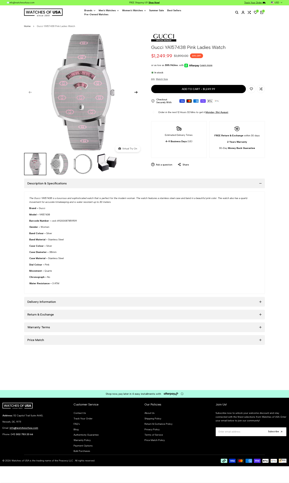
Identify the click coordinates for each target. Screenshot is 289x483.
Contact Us (80, 413)
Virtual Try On (129, 148)
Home (27, 26)
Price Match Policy (154, 440)
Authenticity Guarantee (86, 434)
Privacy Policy (152, 429)
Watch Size (162, 79)
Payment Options (83, 445)
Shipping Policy (152, 418)
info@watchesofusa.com (21, 2)
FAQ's (77, 424)
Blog (76, 429)
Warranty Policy (82, 440)
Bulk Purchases (82, 451)
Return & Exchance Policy (158, 424)
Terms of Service (153, 434)
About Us (149, 413)
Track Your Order (83, 418)
